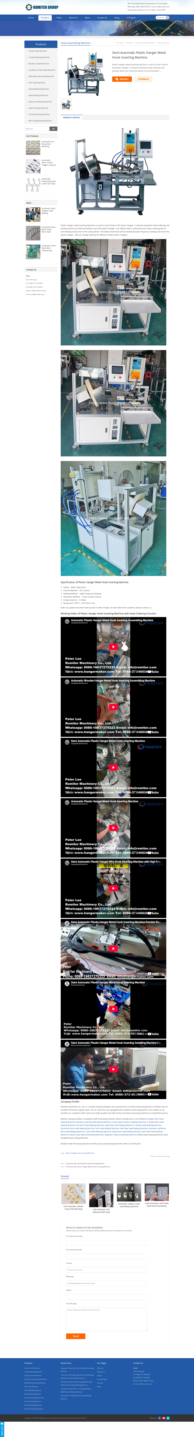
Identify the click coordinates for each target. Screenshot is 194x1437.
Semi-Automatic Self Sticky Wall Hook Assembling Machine (157, 1204)
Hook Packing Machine (38, 108)
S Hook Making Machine (39, 57)
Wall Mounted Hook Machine (41, 76)
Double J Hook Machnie (39, 63)
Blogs (116, 17)
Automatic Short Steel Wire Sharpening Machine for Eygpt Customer (49, 250)
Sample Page (102, 1379)
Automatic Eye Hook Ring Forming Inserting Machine (85, 1163)
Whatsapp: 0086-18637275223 (139, 7)
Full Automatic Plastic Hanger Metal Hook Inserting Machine (88, 1167)
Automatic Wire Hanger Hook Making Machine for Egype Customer (48, 214)
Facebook (159, 1418)
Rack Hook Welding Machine (98, 1131)
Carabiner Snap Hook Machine (42, 70)
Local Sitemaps (71, 1418)
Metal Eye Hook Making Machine (119, 1125)
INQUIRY (124, 79)
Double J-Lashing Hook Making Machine (93, 1122)
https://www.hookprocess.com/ (139, 10)
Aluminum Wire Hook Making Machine (78, 1128)
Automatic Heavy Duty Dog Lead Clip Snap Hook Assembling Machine (49, 185)
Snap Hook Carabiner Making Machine (129, 1122)
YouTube (163, 1418)
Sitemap (100, 1383)
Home (31, 17)
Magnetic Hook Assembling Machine (121, 1134)
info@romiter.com (163, 7)
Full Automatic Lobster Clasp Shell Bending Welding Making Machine (73, 1207)
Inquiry (99, 1375)
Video (59, 17)
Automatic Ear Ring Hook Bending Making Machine (48, 146)
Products (45, 17)
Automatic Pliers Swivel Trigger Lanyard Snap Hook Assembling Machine (49, 166)
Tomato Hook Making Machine (148, 1125)
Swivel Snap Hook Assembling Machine (86, 1134)
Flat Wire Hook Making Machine (90, 1125)
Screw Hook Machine (38, 51)
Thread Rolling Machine (39, 114)
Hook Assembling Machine (75, 43)
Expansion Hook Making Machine (126, 1131)
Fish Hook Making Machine (107, 1128)
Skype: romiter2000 (158, 10)
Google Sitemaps (59, 1418)
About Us (73, 17)
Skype (168, 1418)
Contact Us (102, 17)
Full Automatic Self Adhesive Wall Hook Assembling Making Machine (101, 1210)
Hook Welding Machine (39, 89)
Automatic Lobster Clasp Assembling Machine (129, 1205)
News (87, 17)
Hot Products (32, 136)
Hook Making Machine (38, 95)
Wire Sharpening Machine (40, 120)
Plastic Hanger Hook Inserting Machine (80, 1153)
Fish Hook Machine (37, 82)
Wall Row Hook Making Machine (134, 1128)
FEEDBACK (143, 79)
